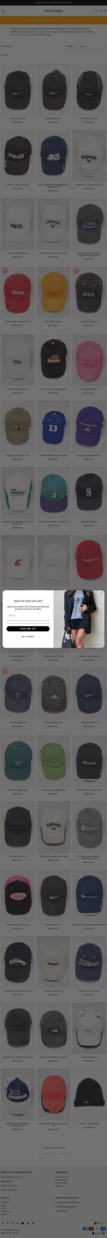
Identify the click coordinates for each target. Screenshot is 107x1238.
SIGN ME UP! (28, 629)
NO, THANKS (28, 637)
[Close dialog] (101, 593)
